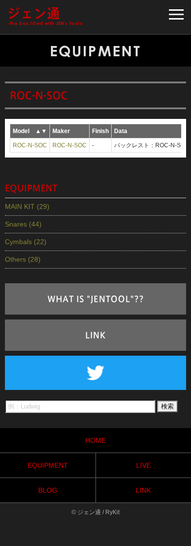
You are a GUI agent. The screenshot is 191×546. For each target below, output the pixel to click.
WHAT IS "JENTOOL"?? (96, 299)
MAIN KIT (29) (27, 206)
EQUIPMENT (47, 465)
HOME (95, 440)
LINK (95, 335)
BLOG (47, 490)
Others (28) (23, 259)
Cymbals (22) (26, 242)
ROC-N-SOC (30, 145)
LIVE (143, 465)
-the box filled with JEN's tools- (45, 16)
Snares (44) (23, 224)
